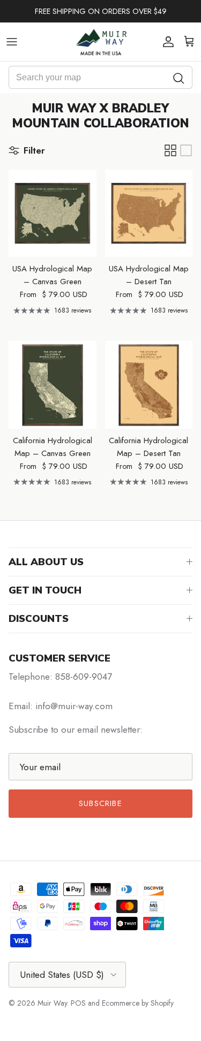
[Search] (179, 77)
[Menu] (12, 42)
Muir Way (52, 1003)
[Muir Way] (101, 42)
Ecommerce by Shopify (138, 1003)
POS (78, 1003)
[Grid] (170, 150)
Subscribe (100, 803)
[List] (186, 150)
